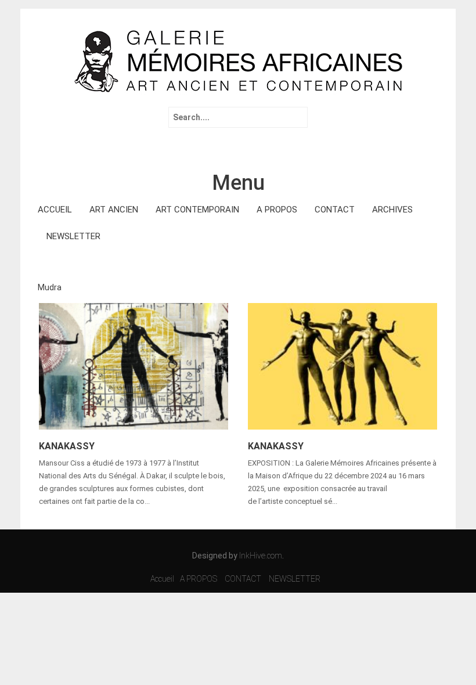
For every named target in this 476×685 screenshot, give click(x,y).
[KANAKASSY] (133, 365)
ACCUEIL (55, 209)
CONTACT (335, 209)
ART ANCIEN (113, 209)
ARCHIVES (392, 209)
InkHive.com (260, 555)
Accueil (162, 578)
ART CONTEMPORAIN (197, 209)
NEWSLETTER (73, 236)
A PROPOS (277, 209)
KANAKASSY (67, 446)
